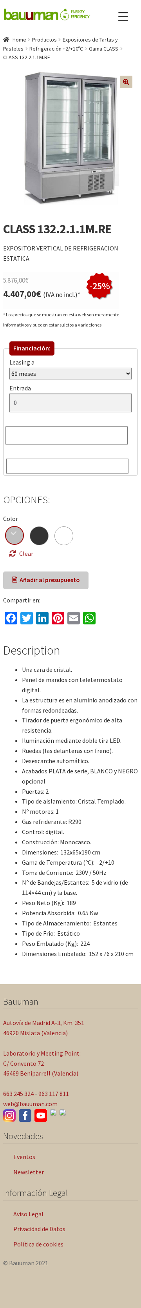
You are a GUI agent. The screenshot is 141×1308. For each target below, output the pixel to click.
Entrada (21, 388)
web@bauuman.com (30, 1104)
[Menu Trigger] (123, 16)
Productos (44, 39)
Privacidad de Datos (39, 1229)
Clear (26, 553)
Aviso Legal (28, 1214)
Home (19, 39)
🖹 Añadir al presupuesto (46, 580)
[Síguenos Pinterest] (63, 1112)
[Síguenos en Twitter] (53, 1112)
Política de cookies (38, 1244)
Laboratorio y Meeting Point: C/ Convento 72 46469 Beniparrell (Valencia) (42, 1063)
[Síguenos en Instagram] (9, 1115)
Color (10, 518)
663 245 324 (18, 1094)
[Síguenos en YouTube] (40, 1115)
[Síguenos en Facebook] (25, 1115)
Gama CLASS (103, 48)
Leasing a (21, 362)
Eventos (24, 1157)
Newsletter (28, 1172)
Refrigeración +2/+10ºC (56, 48)
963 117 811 (53, 1094)
